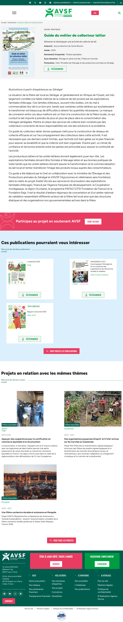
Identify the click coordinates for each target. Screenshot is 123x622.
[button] (119, 13)
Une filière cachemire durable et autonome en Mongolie (29, 512)
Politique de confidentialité (104, 590)
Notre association (37, 581)
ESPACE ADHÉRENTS (62, 3)
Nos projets (57, 588)
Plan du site (103, 581)
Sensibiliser (57, 596)
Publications (12, 22)
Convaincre (57, 592)
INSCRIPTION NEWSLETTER (104, 3)
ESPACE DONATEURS (81, 3)
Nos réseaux (34, 585)
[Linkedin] (50, 3)
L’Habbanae (80, 585)
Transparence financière (39, 596)
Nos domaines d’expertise (58, 582)
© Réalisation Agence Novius (107, 597)
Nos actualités (81, 581)
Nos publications (82, 589)
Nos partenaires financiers (36, 590)
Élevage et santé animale (69, 59)
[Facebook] (30, 3)
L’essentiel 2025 (33, 262)
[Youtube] (40, 3)
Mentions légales (105, 585)
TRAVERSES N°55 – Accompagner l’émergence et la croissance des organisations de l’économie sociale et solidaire (101, 266)
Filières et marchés (89, 59)
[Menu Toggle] (14, 13)
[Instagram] (45, 3)
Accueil (3, 22)
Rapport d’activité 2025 (36, 312)
